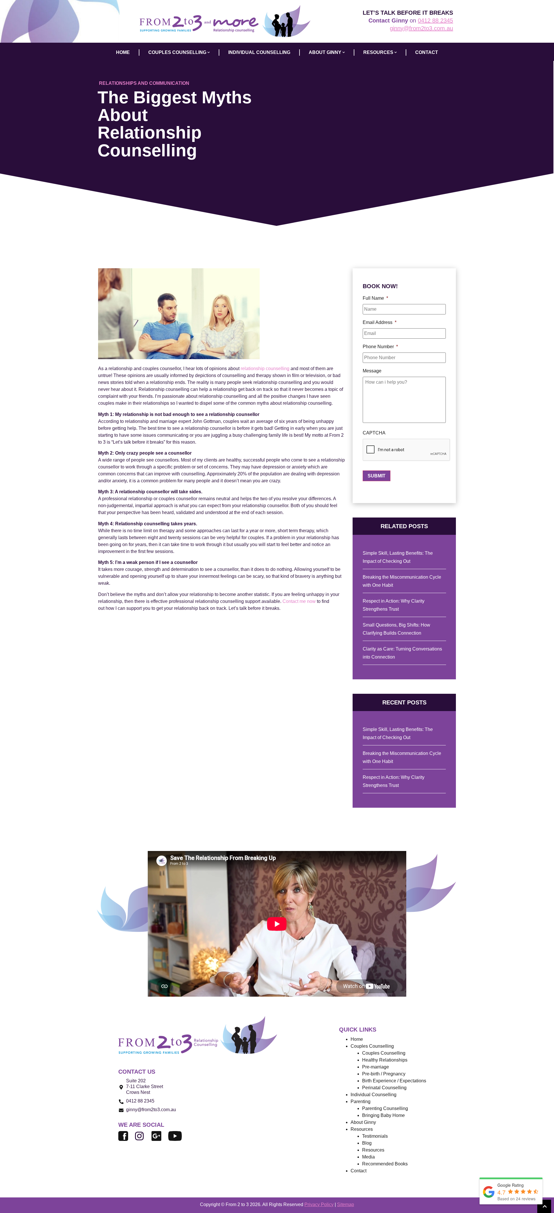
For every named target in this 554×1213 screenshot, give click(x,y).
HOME (123, 52)
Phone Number (380, 346)
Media (368, 1156)
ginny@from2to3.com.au (421, 28)
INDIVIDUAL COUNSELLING (259, 52)
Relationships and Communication (144, 83)
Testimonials (375, 1136)
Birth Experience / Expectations (394, 1080)
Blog (367, 1143)
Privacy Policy (319, 1204)
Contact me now (299, 601)
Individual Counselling (373, 1094)
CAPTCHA (374, 432)
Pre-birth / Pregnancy (383, 1073)
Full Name (375, 298)
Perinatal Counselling (384, 1087)
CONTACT (426, 52)
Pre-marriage (375, 1066)
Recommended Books (385, 1163)
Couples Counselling (383, 1053)
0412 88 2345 (435, 20)
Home (357, 1039)
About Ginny (363, 1122)
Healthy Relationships (384, 1060)
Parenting (360, 1101)
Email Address (379, 322)
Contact (358, 1170)
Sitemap (345, 1204)
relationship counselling (265, 368)
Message (372, 370)
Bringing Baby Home (383, 1115)
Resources (373, 1150)
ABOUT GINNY (325, 52)
